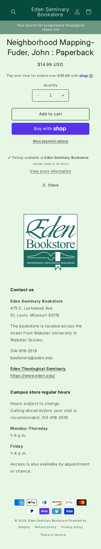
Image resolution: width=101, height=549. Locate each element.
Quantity (50, 85)
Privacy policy (72, 527)
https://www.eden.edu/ (32, 375)
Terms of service (53, 535)
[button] (13, 12)
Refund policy (45, 527)
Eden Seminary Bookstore (48, 520)
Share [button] (53, 185)
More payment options (50, 141)
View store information (50, 171)
